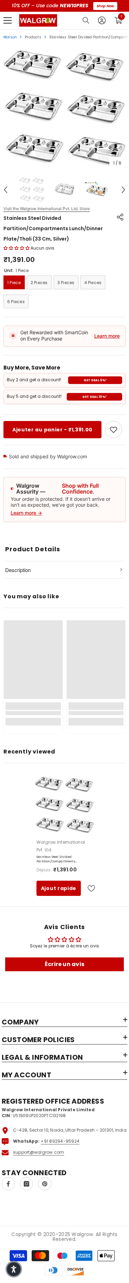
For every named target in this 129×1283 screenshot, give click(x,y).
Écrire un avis (64, 964)
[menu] (7, 20)
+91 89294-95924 (60, 1141)
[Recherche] (86, 20)
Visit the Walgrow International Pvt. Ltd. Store (46, 208)
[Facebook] (8, 1183)
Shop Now (105, 6)
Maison (10, 37)
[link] (113, 429)
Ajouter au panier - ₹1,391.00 (52, 429)
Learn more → (26, 513)
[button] (5, 190)
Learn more (107, 336)
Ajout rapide (58, 888)
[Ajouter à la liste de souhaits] (88, 888)
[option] (64, 108)
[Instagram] (26, 1183)
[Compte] (102, 20)
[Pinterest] (44, 1183)
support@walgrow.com (38, 1152)
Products (33, 37)
